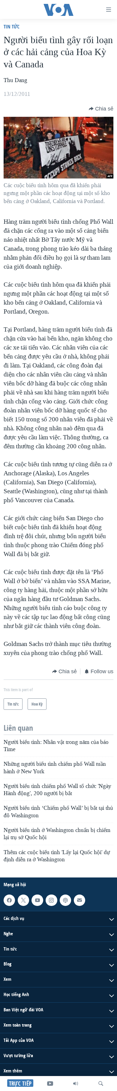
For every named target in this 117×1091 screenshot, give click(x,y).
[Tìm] (101, 1083)
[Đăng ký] (79, 900)
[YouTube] (50, 1083)
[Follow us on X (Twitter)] (23, 900)
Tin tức (12, 26)
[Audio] (76, 1083)
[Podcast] (65, 900)
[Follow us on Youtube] (37, 900)
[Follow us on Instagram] (51, 900)
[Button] (101, 108)
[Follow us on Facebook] (9, 900)
